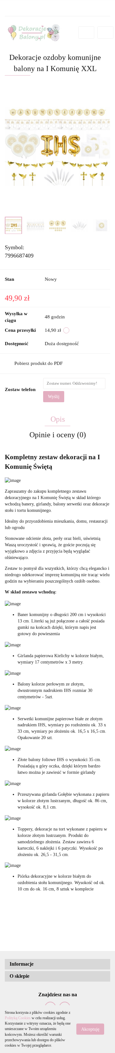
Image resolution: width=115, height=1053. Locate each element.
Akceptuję (90, 1029)
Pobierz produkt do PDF (38, 363)
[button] (57, 964)
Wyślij (53, 396)
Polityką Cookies (18, 1018)
